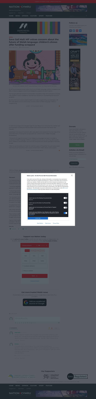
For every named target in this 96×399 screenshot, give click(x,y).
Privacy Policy (56, 223)
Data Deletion (40, 223)
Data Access (48, 223)
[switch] (65, 198)
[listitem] (48, 195)
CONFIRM (37, 218)
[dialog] (48, 199)
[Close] (72, 175)
